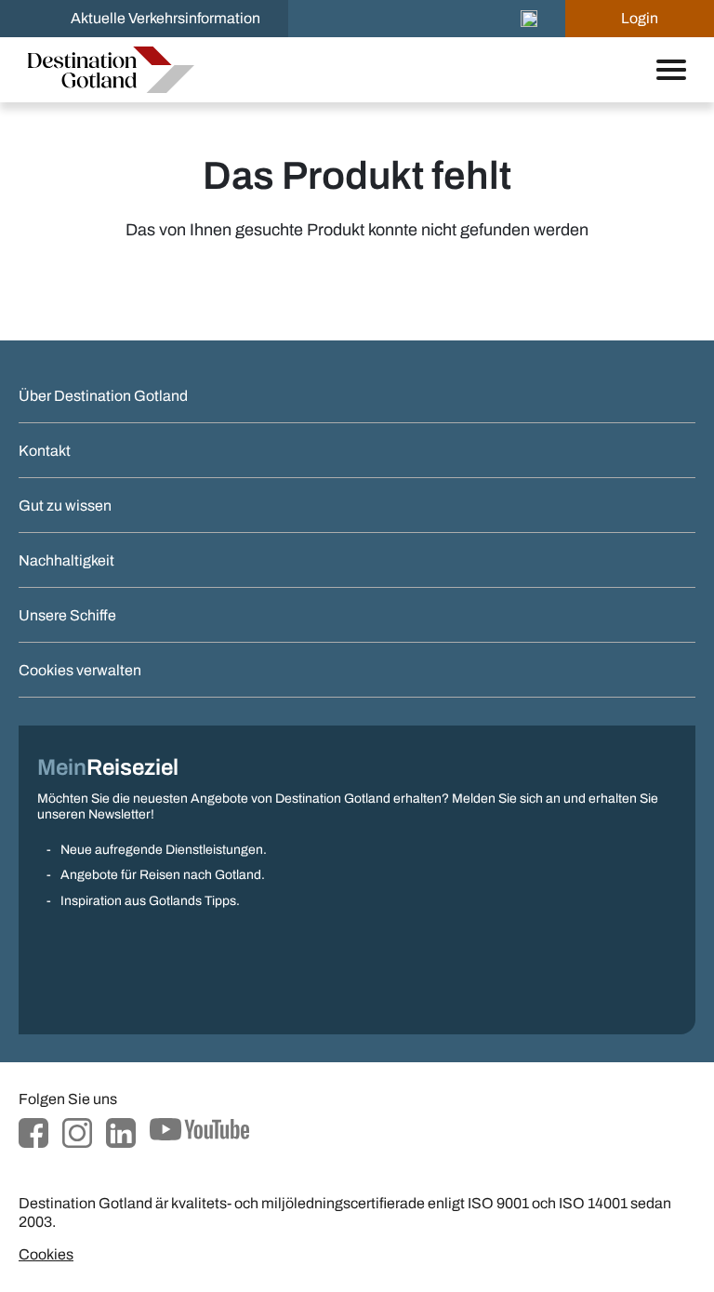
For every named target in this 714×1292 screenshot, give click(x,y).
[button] (529, 18)
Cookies (46, 1254)
